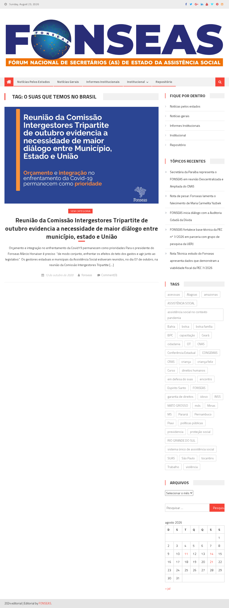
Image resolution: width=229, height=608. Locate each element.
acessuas (174, 294)
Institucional (136, 81)
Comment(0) (109, 275)
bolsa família (204, 326)
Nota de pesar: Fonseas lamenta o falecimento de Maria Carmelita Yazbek (195, 199)
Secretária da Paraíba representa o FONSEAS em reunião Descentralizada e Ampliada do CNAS (196, 179)
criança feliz (205, 361)
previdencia (175, 431)
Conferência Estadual (181, 352)
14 (211, 553)
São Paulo (188, 458)
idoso (204, 396)
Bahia (171, 326)
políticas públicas (191, 423)
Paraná (183, 414)
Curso (171, 370)
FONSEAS (199, 387)
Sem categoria (80, 211)
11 (186, 553)
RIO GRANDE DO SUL (181, 440)
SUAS (171, 458)
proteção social (200, 431)
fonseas (87, 275)
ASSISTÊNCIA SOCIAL (181, 303)
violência (192, 466)
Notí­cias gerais (68, 81)
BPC (170, 335)
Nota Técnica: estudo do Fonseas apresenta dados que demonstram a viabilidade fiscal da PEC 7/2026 (194, 260)
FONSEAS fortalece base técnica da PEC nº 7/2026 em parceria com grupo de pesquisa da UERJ (196, 236)
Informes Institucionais (102, 81)
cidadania (174, 344)
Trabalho (173, 466)
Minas (211, 405)
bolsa (185, 326)
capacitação (187, 335)
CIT (189, 344)
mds (198, 405)
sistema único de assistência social (191, 449)
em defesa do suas (180, 379)
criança (186, 361)
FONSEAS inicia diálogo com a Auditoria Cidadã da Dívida (196, 216)
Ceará (205, 335)
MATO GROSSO (178, 405)
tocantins (207, 458)
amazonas (211, 294)
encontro (206, 379)
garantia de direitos (180, 396)
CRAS (171, 361)
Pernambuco (203, 414)
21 (211, 561)
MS (170, 414)
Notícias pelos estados (33, 81)
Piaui (171, 423)
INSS (217, 396)
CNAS (201, 344)
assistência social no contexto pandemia (187, 314)
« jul (167, 588)
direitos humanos (193, 370)
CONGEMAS (210, 352)
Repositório (164, 81)
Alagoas (192, 294)
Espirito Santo (177, 387)
